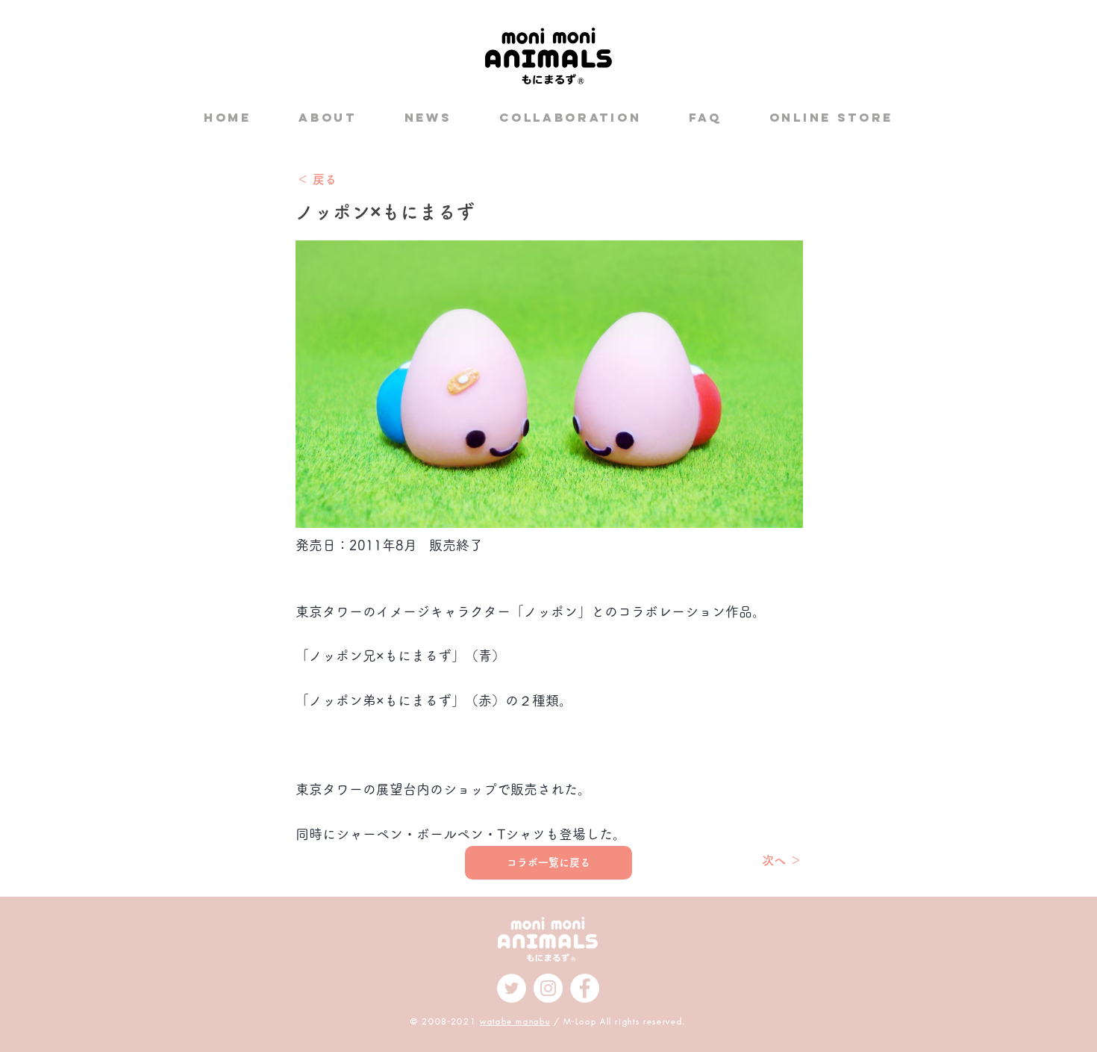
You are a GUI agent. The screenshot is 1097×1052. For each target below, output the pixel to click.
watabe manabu (515, 1021)
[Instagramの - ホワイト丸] (548, 988)
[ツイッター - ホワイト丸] (511, 988)
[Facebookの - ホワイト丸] (584, 988)
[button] (549, 730)
